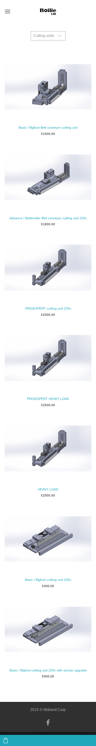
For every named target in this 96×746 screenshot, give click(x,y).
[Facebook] (48, 722)
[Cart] (5, 740)
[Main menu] (7, 11)
